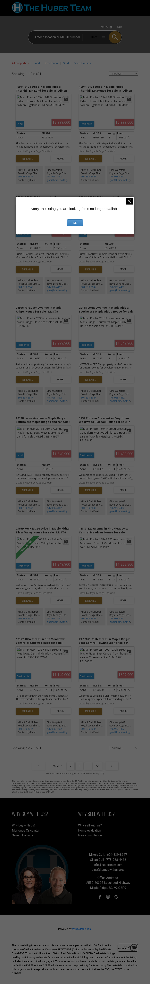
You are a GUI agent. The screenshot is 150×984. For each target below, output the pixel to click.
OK (75, 222)
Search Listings (22, 835)
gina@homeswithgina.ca (59, 180)
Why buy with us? (24, 825)
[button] (100, 897)
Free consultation (90, 835)
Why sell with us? (90, 825)
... (88, 766)
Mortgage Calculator (25, 830)
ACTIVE (104, 27)
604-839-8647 (25, 176)
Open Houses (82, 63)
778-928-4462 (54, 176)
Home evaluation (89, 830)
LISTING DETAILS (27, 158)
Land (37, 63)
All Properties (20, 63)
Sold (66, 63)
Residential (51, 63)
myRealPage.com (82, 928)
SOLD (119, 27)
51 (98, 766)
